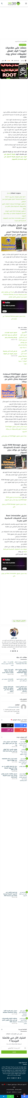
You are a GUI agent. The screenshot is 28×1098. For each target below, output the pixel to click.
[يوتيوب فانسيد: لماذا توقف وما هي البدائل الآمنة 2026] (22, 753)
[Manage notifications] (24, 1094)
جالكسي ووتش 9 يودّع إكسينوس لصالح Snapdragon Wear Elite (21, 672)
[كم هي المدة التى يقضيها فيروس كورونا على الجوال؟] (22, 357)
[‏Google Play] (9, 1078)
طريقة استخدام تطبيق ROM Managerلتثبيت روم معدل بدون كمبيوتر (16, 498)
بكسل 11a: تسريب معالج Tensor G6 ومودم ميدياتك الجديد (7, 671)
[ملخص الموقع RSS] (20, 1078)
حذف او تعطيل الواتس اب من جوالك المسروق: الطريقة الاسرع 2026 (9, 768)
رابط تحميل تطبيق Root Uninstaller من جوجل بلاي (14, 574)
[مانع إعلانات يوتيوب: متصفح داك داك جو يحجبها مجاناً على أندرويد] (7, 681)
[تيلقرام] (7, 1078)
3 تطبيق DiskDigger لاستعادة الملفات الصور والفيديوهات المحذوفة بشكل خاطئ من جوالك (14, 206)
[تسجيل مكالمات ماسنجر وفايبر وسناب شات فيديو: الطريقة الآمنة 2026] (22, 831)
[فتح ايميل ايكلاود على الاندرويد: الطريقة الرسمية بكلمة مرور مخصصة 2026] (22, 950)
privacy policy (18, 1089)
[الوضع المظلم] (2, 4)
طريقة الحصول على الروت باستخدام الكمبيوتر (15, 157)
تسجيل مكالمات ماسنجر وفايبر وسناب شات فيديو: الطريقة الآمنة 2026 (9, 775)
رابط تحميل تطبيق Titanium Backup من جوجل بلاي (14, 317)
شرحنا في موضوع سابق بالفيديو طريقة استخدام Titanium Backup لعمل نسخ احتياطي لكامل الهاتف (14, 294)
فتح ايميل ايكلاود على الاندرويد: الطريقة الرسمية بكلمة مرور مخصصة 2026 (10, 894)
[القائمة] (26, 4)
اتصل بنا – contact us (16, 1092)
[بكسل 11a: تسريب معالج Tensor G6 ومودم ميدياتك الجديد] (7, 664)
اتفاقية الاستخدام (10, 1089)
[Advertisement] (14, 22)
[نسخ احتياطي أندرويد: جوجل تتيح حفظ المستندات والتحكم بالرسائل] (21, 681)
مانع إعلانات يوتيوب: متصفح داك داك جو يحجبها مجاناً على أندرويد (8, 689)
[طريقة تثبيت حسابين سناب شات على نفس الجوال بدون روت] (22, 744)
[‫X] (17, 1078)
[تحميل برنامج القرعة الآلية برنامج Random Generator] (22, 1013)
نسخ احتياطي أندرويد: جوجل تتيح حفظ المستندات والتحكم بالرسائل (21, 689)
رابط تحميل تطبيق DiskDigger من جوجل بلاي (14, 436)
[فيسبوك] (15, 651)
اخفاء (9, 193)
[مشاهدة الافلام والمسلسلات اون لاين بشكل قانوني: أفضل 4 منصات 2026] (22, 1021)
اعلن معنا (9, 1092)
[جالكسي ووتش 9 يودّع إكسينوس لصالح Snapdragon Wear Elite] (21, 664)
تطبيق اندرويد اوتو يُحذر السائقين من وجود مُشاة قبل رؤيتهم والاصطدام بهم (9, 335)
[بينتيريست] (15, 1078)
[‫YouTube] (13, 651)
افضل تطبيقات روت (19, 621)
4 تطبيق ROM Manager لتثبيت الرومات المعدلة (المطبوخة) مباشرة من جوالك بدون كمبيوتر (15, 213)
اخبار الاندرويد (18, 41)
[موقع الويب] (17, 651)
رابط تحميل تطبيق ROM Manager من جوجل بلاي (14, 505)
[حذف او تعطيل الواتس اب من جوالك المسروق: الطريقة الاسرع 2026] (22, 768)
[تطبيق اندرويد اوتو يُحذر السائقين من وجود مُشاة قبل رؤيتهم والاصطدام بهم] (22, 340)
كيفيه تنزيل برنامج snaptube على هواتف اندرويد (9, 759)
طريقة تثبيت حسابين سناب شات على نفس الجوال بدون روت (10, 743)
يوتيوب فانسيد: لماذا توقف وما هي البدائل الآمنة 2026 (10, 750)
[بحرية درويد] (14, 3)
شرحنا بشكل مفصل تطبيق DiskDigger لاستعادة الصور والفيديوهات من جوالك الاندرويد (16, 429)
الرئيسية (23, 41)
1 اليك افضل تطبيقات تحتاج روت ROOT (15, 197)
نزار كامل (22, 60)
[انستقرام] (11, 651)
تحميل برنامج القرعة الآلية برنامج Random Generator (10, 1011)
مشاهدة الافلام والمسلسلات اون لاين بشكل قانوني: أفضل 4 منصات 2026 (9, 1020)
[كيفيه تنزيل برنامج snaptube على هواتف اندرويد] (22, 761)
